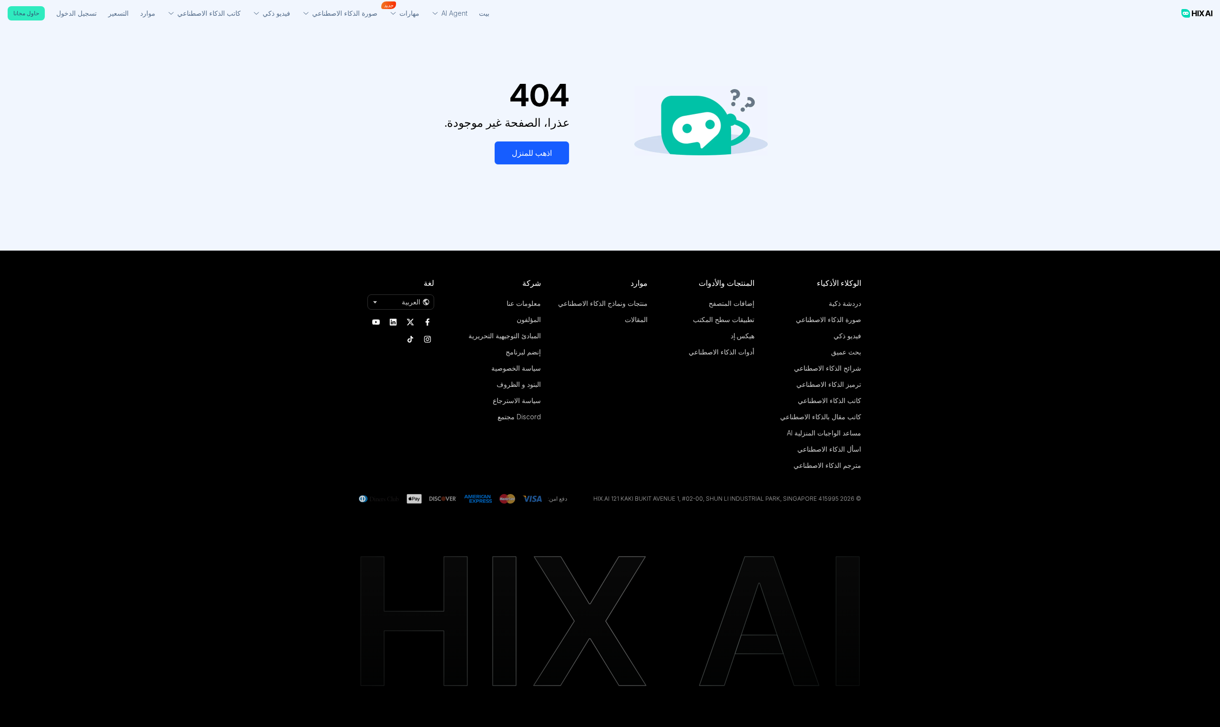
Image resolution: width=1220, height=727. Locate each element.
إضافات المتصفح (731, 303)
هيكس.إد (742, 336)
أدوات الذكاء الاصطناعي (721, 352)
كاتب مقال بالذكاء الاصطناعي (820, 417)
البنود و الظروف (519, 384)
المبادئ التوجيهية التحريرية (504, 336)
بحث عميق (846, 352)
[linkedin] (393, 322)
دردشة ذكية (845, 303)
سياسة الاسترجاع (517, 400)
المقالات (636, 319)
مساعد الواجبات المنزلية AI (824, 433)
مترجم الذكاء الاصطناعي (827, 465)
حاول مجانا (26, 13)
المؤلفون (529, 319)
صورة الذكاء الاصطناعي (828, 319)
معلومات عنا (524, 303)
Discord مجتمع (519, 417)
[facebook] (427, 322)
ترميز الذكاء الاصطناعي (828, 384)
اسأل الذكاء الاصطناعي (829, 449)
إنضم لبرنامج (523, 352)
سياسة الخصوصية (516, 368)
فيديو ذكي (847, 336)
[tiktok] (410, 339)
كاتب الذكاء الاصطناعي (829, 400)
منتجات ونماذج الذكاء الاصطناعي (603, 303)
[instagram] (427, 339)
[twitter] (410, 322)
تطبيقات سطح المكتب (723, 319)
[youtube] (376, 322)
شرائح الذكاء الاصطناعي (827, 368)
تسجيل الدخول (76, 13)
